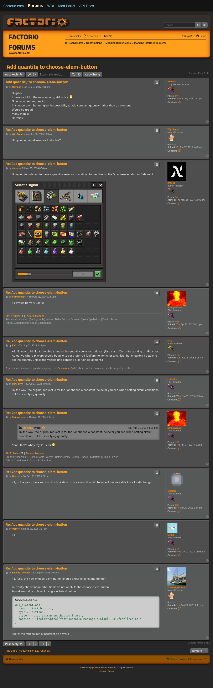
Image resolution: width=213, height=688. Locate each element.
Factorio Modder (34, 316)
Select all (30, 600)
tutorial (66, 368)
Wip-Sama (172, 129)
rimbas (171, 183)
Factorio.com (13, 6)
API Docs (86, 6)
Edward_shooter (176, 587)
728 (177, 393)
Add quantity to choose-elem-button (52, 66)
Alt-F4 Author (13, 316)
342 (177, 549)
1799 (177, 355)
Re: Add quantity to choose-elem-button (36, 129)
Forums (35, 5)
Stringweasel (174, 307)
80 (176, 96)
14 (176, 197)
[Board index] (38, 22)
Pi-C (169, 341)
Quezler (171, 491)
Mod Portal (66, 6)
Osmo (170, 535)
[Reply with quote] (157, 82)
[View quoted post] (44, 428)
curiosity (172, 379)
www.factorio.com (19, 53)
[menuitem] (92, 36)
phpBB (95, 667)
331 (177, 505)
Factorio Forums (24, 42)
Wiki (50, 6)
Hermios (172, 81)
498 (177, 321)
